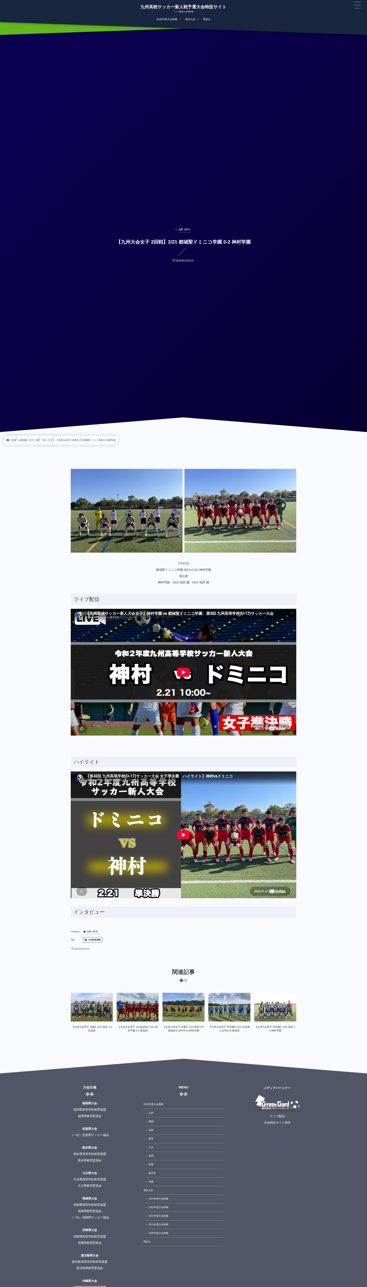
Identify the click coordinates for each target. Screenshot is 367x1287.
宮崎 (151, 1164)
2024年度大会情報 (158, 1198)
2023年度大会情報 (158, 1207)
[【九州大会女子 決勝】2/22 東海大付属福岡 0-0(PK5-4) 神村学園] (183, 1007)
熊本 (151, 1138)
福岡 (151, 1121)
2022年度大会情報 (158, 1216)
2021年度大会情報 (158, 1224)
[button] (357, 5)
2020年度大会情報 (158, 1233)
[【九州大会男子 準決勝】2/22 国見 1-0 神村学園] (275, 1007)
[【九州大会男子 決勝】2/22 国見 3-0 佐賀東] (92, 1007)
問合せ (147, 1241)
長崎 (151, 1156)
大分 (151, 1147)
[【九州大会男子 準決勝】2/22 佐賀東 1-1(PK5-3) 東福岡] (229, 1007)
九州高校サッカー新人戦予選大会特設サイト (183, 7)
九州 (151, 1113)
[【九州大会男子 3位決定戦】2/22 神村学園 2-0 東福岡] (138, 1007)
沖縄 (151, 1181)
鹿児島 (152, 1173)
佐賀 (151, 1130)
